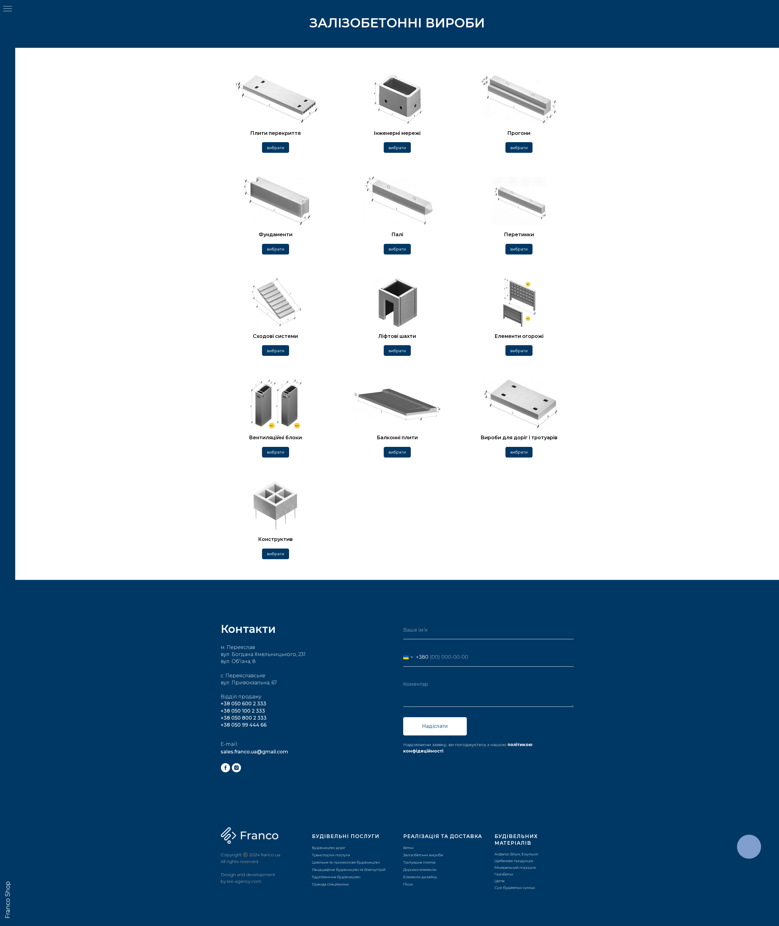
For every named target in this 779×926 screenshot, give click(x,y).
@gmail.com (272, 752)
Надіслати (435, 726)
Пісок (408, 884)
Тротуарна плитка (419, 862)
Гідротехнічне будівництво (336, 877)
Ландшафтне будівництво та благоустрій (349, 869)
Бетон (408, 847)
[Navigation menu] (7, 9)
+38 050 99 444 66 (244, 725)
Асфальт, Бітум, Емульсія (516, 854)
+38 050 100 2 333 (243, 711)
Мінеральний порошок (515, 867)
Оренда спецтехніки (330, 884)
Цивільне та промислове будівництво (346, 862)
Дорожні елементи (419, 869)
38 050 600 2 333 (245, 704)
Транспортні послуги (331, 855)
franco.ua (270, 855)
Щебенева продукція (513, 860)
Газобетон (503, 874)
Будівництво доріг (328, 847)
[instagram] (236, 767)
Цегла (499, 881)
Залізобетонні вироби (423, 855)
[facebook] (225, 767)
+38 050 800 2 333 (244, 718)
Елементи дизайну (420, 877)
